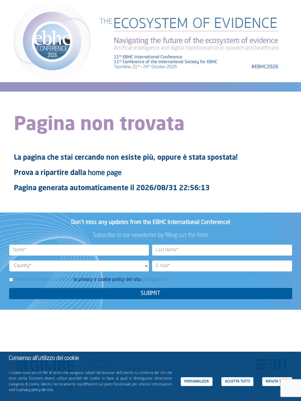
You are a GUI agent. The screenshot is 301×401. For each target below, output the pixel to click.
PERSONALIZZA (196, 381)
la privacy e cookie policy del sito (107, 279)
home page (105, 173)
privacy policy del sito (36, 390)
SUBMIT (150, 293)
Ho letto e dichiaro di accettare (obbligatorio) (91, 279)
